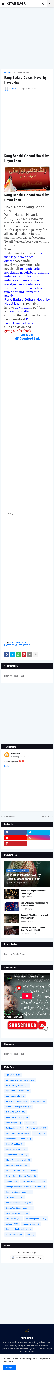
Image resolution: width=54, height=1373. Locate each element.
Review (40, 1187)
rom (30, 1234)
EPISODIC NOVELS (17, 1117)
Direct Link (27, 334)
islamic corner (14, 1234)
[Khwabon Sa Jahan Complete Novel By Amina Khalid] (11, 930)
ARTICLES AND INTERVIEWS (20, 1080)
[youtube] (15, 837)
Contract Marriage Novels (19, 1107)
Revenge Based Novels (18, 1187)
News (10, 1176)
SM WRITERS (14, 1197)
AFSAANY (13, 1075)
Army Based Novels (20, 72)
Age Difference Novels (17, 1091)
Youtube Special (36, 1219)
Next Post (46, 816)
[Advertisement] (27, 38)
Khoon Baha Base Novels (18, 1160)
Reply (6, 766)
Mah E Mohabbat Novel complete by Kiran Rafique (34, 904)
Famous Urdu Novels (17, 1133)
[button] (3, 3)
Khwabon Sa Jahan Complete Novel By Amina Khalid (33, 929)
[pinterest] (15, 843)
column (12, 1224)
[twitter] (38, 832)
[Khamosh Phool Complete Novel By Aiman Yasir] (11, 918)
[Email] (29, 654)
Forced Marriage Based (18, 1139)
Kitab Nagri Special (17, 1165)
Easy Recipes (13, 1123)
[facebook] (15, 832)
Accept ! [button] (9, 1368)
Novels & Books (27, 1176)
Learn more (8, 1361)
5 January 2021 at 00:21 (21, 757)
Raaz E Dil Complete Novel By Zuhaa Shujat (33, 892)
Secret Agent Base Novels (19, 1208)
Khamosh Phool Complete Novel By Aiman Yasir (34, 916)
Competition (38, 1101)
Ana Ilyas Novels (15, 1096)
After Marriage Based (17, 1085)
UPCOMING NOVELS (17, 1213)
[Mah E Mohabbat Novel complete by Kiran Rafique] (11, 906)
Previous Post (9, 816)
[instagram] (38, 837)
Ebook (30, 1123)
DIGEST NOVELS (15, 1112)
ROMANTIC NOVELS (33, 1181)
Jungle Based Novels (16, 1155)
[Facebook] (6, 654)
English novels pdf (37, 1128)
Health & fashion (14, 1144)
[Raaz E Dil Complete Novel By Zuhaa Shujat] (11, 894)
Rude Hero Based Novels (18, 1192)
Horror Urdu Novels (16, 1149)
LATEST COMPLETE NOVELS (17, 645)
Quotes (11, 1181)
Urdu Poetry (13, 1219)
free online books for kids (18, 1229)
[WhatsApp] (18, 654)
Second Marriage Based (18, 1203)
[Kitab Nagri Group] (38, 843)
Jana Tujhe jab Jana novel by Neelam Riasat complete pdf (23, 877)
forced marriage (31, 1224)
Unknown (15, 753)
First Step (39, 1133)
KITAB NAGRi (17, 4)
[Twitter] (12, 654)
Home (7, 72)
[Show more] (35, 654)
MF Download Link (27, 338)
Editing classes (14, 1128)
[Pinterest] (24, 654)
